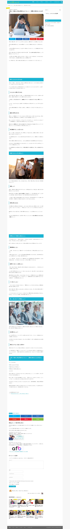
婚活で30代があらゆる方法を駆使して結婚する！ (53, 22)
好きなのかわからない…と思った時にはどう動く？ (20, 393)
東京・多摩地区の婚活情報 (49, 25)
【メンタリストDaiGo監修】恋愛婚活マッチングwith (19, 451)
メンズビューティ (56, 1)
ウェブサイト (11, 477)
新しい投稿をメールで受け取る (14, 484)
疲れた (18, 413)
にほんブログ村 (47, 24)
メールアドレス (11, 473)
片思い (14, 413)
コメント (10, 460)
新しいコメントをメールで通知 (14, 482)
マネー (51, 1)
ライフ (37, 1)
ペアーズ (11, 440)
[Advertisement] (26, 69)
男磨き (33, 1)
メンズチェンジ (13, 2)
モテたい (42, 1)
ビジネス (46, 1)
